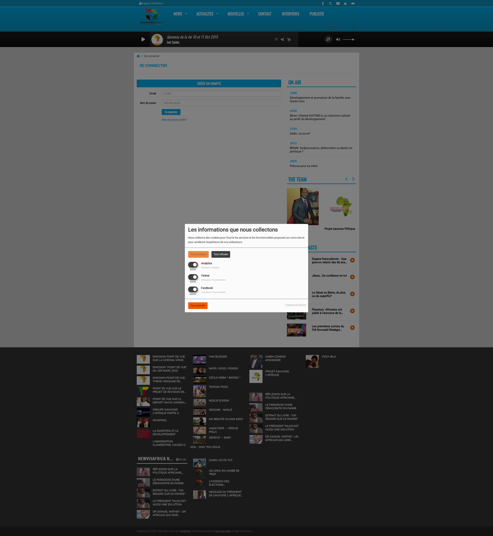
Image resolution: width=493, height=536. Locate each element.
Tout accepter (198, 254)
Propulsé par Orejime (296, 305)
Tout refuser (221, 254)
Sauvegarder (197, 305)
